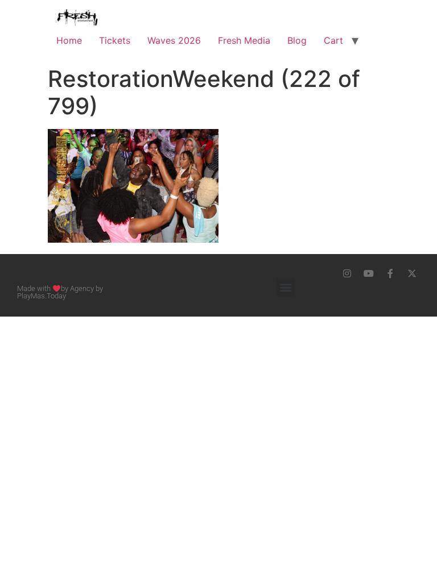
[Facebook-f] (390, 273)
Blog (297, 40)
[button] (285, 287)
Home (69, 40)
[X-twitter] (412, 273)
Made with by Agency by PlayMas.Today (60, 292)
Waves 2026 (174, 40)
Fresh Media (244, 40)
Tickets (114, 40)
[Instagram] (347, 273)
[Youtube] (368, 273)
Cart (333, 40)
